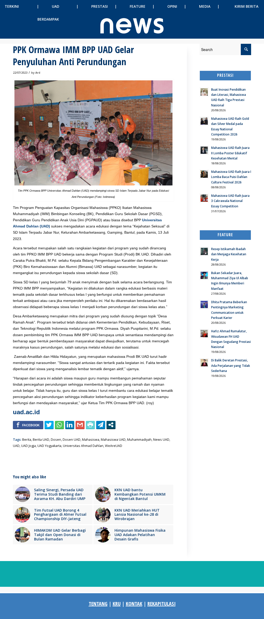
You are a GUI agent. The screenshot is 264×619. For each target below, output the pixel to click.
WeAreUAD (113, 446)
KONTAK (134, 603)
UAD (16, 446)
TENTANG (98, 603)
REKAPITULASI (161, 603)
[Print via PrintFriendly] (90, 425)
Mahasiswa (90, 439)
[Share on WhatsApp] (59, 425)
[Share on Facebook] (28, 425)
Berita (26, 439)
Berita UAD (41, 439)
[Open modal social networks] (111, 425)
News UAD (161, 439)
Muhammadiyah (139, 439)
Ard (37, 72)
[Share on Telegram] (100, 425)
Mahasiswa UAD (113, 439)
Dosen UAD (71, 439)
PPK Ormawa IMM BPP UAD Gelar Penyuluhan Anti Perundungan (73, 55)
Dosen (56, 439)
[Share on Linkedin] (69, 425)
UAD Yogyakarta (49, 446)
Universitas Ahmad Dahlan (83, 446)
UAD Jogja (28, 446)
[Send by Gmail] (80, 425)
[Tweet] (49, 425)
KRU (117, 603)
